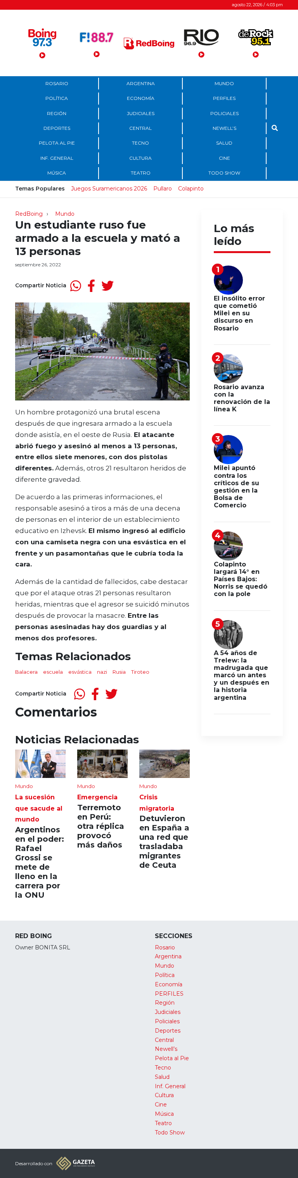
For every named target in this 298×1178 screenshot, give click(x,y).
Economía (140, 98)
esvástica (80, 672)
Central (140, 128)
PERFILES (224, 98)
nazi (102, 672)
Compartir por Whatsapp (75, 285)
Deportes (56, 128)
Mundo (224, 83)
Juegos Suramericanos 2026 (109, 188)
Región (56, 113)
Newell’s (224, 128)
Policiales (224, 113)
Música (56, 173)
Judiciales (140, 113)
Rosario (56, 83)
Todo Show (224, 173)
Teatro (141, 173)
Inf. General (56, 158)
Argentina (140, 83)
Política (56, 98)
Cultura (140, 158)
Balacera (26, 672)
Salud (224, 143)
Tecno (140, 143)
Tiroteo (140, 672)
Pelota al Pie (57, 143)
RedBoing (29, 213)
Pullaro (162, 188)
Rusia (119, 672)
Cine (224, 158)
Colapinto (191, 188)
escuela (53, 672)
